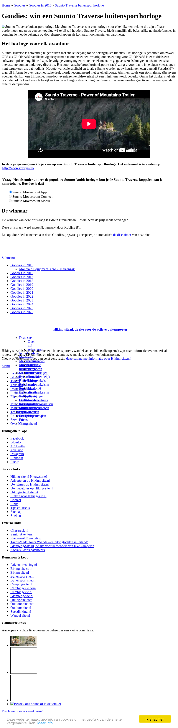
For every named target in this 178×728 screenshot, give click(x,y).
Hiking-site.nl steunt (24, 492)
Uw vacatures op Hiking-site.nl (31, 488)
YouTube (16, 450)
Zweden (33, 392)
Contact (24, 423)
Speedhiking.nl (20, 611)
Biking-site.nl (19, 572)
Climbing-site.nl (21, 592)
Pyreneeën (35, 369)
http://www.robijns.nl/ (18, 168)
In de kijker (27, 353)
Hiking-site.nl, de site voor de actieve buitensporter (90, 329)
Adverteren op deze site (35, 353)
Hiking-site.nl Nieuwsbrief (28, 476)
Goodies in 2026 (21, 312)
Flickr (14, 397)
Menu (6, 366)
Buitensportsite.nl (22, 576)
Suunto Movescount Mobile (31, 201)
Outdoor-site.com (22, 604)
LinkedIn (16, 458)
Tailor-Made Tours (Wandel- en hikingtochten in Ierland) (49, 542)
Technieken (18, 412)
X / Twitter (17, 446)
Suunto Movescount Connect (32, 196)
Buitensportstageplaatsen (36, 404)
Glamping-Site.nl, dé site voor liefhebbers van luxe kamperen (52, 546)
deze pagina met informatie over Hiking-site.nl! (98, 358)
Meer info (45, 722)
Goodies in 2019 (21, 285)
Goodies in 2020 (21, 288)
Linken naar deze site (33, 386)
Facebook (17, 373)
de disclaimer (122, 235)
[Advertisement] (27, 324)
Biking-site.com (21, 568)
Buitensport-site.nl (22, 580)
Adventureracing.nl (23, 565)
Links (14, 504)
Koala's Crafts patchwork (27, 550)
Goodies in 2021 (21, 292)
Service (15, 420)
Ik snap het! (155, 719)
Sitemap (24, 408)
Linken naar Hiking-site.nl (28, 496)
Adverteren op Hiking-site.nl (30, 480)
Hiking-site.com (21, 600)
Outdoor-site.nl (20, 607)
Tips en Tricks (20, 508)
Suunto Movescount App (29, 192)
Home (6, 5)
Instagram (17, 389)
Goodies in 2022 (21, 296)
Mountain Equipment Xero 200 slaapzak (47, 269)
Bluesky (16, 442)
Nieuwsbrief (27, 412)
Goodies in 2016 (21, 273)
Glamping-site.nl (21, 596)
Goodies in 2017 (21, 277)
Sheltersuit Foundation (25, 538)
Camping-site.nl (21, 584)
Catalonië (34, 388)
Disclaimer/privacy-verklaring (22, 711)
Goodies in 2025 (21, 308)
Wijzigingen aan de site (36, 400)
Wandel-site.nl (20, 615)
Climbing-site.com (23, 588)
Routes (24, 357)
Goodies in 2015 (40, 5)
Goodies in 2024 (21, 304)
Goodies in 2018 (21, 281)
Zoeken (15, 515)
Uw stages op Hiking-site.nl (29, 484)
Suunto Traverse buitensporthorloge (79, 5)
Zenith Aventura (21, 534)
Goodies (19, 5)
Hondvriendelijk (39, 377)
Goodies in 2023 (21, 300)
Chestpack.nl (19, 530)
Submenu (8, 258)
